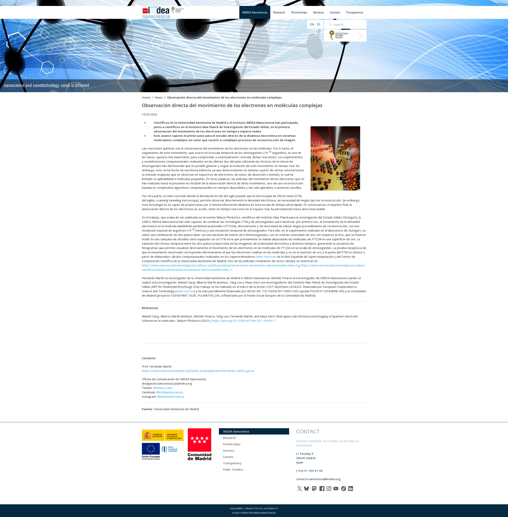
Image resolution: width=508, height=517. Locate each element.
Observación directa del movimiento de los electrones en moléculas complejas (232, 105)
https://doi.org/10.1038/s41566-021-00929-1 (243, 321)
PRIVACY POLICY (253, 508)
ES (318, 24)
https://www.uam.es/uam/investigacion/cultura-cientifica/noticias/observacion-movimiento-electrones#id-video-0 (219, 265)
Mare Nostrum (266, 256)
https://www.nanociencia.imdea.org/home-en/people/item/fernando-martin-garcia (198, 371)
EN (312, 24)
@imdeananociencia (169, 392)
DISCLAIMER (236, 508)
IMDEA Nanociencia (254, 12)
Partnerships (299, 12)
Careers (335, 12)
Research (279, 12)
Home (146, 97)
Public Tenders (233, 469)
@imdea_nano (163, 388)
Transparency (354, 12)
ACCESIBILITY (271, 508)
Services (318, 12)
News (159, 97)
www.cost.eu (185, 291)
